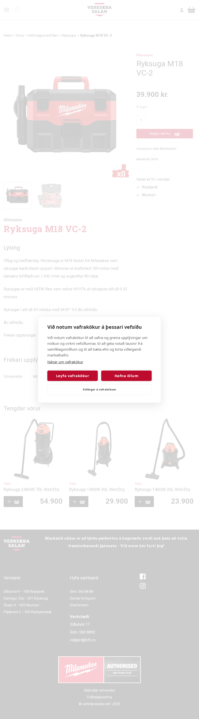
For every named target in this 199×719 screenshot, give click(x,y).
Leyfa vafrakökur (72, 375)
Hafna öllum (126, 375)
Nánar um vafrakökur (65, 361)
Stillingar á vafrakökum (99, 389)
